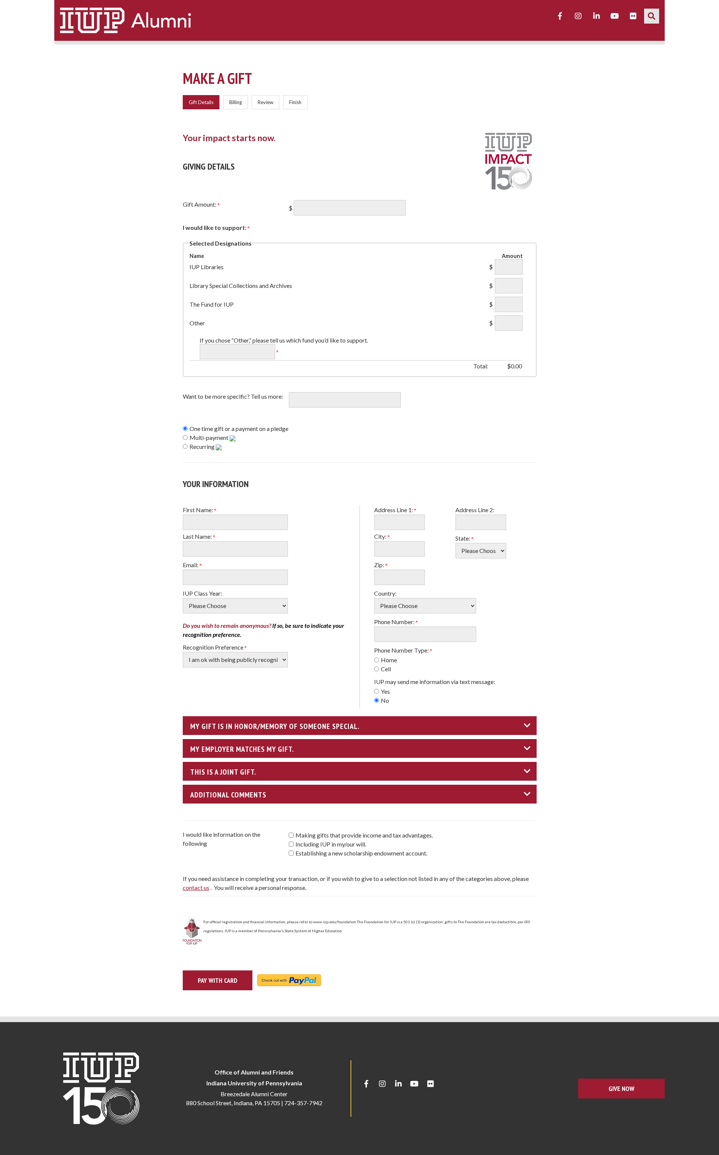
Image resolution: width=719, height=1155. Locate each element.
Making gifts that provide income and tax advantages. (364, 835)
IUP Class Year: (202, 593)
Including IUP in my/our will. (330, 844)
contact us (196, 887)
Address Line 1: (394, 509)
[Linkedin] (596, 16)
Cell (386, 668)
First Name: (198, 509)
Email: (191, 564)
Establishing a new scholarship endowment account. (361, 853)
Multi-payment (209, 437)
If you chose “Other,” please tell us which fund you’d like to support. (284, 340)
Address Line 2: (474, 509)
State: (463, 538)
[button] (651, 16)
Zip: (379, 564)
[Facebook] (559, 16)
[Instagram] (578, 16)
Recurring (202, 446)
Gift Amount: (200, 204)
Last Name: (198, 536)
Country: (385, 593)
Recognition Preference (214, 647)
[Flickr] (633, 16)
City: (381, 536)
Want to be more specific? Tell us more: (233, 396)
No (385, 700)
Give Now (621, 1088)
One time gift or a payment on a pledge (238, 428)
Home (389, 659)
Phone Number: (395, 621)
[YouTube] (614, 16)
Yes (385, 691)
